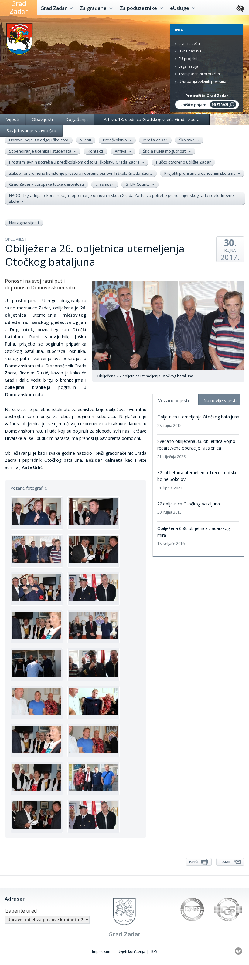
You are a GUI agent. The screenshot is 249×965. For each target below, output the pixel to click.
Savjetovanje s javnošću (31, 130)
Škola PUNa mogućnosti (165, 151)
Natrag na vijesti (24, 222)
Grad (19, 7)
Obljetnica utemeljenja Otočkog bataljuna (198, 421)
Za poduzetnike (139, 8)
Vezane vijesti (173, 400)
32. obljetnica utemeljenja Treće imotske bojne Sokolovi (197, 480)
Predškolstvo (115, 140)
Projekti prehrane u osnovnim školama (200, 173)
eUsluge (180, 8)
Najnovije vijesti (220, 400)
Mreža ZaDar (155, 140)
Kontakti (95, 151)
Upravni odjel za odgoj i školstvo (38, 140)
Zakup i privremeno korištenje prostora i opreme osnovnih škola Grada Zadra (80, 173)
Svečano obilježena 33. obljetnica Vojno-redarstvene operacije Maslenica (197, 448)
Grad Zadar (54, 8)
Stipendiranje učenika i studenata (40, 151)
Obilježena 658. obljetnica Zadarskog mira (193, 535)
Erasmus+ (105, 184)
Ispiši (194, 862)
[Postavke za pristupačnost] (240, 9)
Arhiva (121, 151)
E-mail (226, 862)
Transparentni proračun (199, 73)
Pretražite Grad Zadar (207, 95)
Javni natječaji (190, 43)
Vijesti (12, 119)
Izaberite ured (21, 910)
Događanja (76, 119)
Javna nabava (189, 51)
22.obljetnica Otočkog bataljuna (188, 508)
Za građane (94, 8)
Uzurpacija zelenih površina (202, 81)
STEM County (138, 184)
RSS (154, 951)
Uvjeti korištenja (131, 951)
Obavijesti (42, 119)
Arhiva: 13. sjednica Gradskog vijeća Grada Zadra (152, 119)
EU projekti (187, 58)
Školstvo (187, 140)
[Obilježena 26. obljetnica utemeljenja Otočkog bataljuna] (37, 513)
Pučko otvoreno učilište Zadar (183, 162)
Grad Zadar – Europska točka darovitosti (46, 184)
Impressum (101, 951)
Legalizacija (188, 66)
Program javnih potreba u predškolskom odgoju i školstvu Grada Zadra (75, 162)
